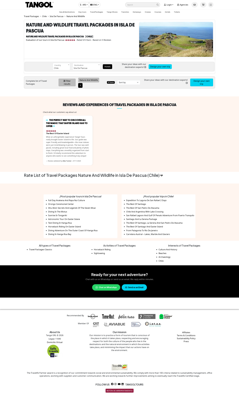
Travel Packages (96, 12)
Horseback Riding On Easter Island (64, 226)
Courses (157, 12)
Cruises (148, 12)
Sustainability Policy (186, 338)
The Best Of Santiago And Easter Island (144, 226)
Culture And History (168, 249)
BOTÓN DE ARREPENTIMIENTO (119, 390)
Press (186, 341)
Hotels (167, 12)
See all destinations (67, 12)
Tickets (177, 12)
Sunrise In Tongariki (57, 215)
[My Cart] (203, 4)
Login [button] (169, 4)
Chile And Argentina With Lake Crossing (144, 211)
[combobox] (61, 66)
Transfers (125, 12)
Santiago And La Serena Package (141, 219)
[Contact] (194, 4)
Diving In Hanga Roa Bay (59, 234)
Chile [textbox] (56, 68)
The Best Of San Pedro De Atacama (142, 208)
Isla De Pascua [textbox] (80, 68)
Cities (161, 260)
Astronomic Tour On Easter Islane (64, 219)
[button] (142, 4)
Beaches (162, 253)
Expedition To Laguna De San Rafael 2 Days (146, 200)
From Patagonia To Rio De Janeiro (142, 230)
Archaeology (164, 257)
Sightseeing (99, 253)
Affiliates (186, 332)
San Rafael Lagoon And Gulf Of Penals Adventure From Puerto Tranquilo (160, 215)
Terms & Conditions (186, 335)
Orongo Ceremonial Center (61, 204)
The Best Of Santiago (136, 204)
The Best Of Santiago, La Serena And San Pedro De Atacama (154, 222)
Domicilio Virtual (54, 342)
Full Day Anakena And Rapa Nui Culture (66, 200)
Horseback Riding (102, 249)
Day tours (82, 12)
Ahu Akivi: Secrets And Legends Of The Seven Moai (72, 208)
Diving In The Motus (57, 211)
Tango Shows (112, 12)
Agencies (183, 4)
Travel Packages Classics (40, 249)
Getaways (137, 12)
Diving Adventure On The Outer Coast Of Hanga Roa (72, 230)
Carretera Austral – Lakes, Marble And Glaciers (148, 234)
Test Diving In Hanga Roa (60, 222)
